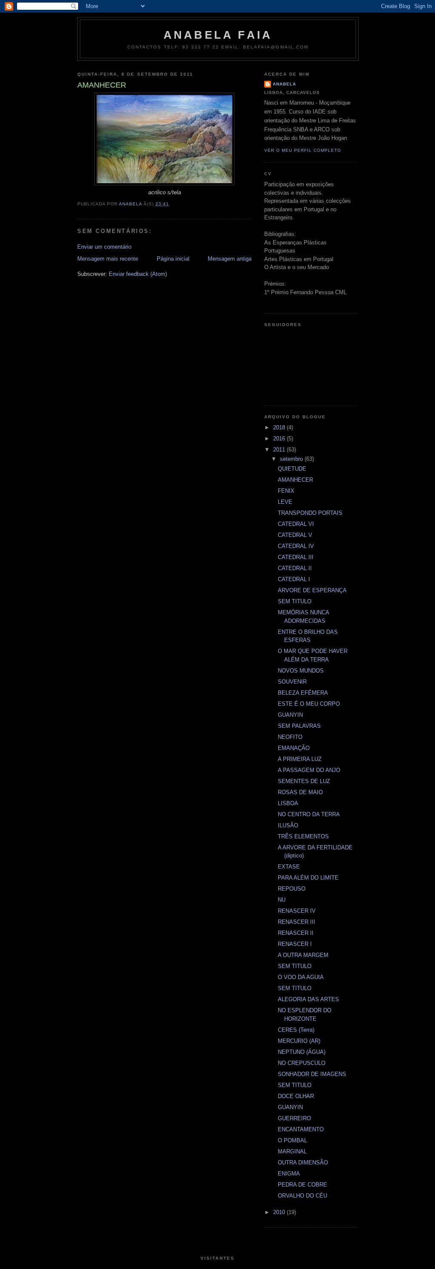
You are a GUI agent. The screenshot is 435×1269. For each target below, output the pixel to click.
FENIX (286, 491)
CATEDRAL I (294, 579)
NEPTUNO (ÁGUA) (301, 1052)
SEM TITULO (294, 601)
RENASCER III (296, 922)
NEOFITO (290, 737)
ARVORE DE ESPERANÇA (312, 590)
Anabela (284, 84)
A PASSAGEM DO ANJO (309, 770)
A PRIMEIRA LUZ (300, 759)
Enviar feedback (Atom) (138, 274)
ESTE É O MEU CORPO (309, 704)
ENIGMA (289, 1173)
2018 (280, 427)
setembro (292, 459)
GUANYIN (290, 715)
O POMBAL (292, 1140)
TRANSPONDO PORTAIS (310, 513)
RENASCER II (296, 933)
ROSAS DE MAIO (300, 792)
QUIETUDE (292, 469)
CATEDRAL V (295, 535)
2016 (280, 438)
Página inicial (173, 259)
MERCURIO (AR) (299, 1041)
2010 (280, 1212)
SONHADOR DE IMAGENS (312, 1074)
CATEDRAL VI (296, 524)
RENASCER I (295, 944)
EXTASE (289, 866)
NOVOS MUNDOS (301, 670)
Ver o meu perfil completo (302, 150)
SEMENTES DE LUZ (304, 781)
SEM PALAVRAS (299, 726)
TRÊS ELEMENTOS (303, 836)
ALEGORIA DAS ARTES (308, 999)
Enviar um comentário (104, 247)
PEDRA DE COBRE (302, 1184)
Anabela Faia (218, 34)
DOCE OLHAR (296, 1096)
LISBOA (288, 803)
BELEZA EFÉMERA (303, 693)
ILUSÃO (288, 825)
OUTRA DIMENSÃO (303, 1162)
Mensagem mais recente (107, 259)
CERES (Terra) (296, 1030)
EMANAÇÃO (294, 748)
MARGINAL (292, 1151)
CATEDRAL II (295, 568)
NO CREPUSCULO (301, 1063)
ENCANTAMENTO (301, 1129)
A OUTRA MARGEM (303, 955)
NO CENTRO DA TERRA (309, 814)
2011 (280, 449)
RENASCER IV (297, 911)
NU (281, 900)
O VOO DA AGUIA (301, 977)
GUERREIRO (294, 1118)
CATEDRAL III (296, 557)
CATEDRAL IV (296, 546)
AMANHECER (295, 480)
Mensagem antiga (229, 259)
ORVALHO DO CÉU (302, 1195)
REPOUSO (291, 889)
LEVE (285, 502)
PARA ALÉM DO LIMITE (308, 877)
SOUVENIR (292, 682)
